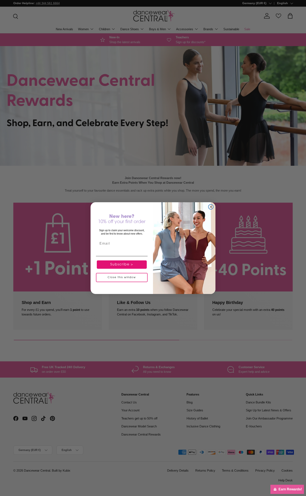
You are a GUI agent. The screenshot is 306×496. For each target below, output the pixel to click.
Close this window (122, 277)
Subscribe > (121, 264)
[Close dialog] (210, 206)
